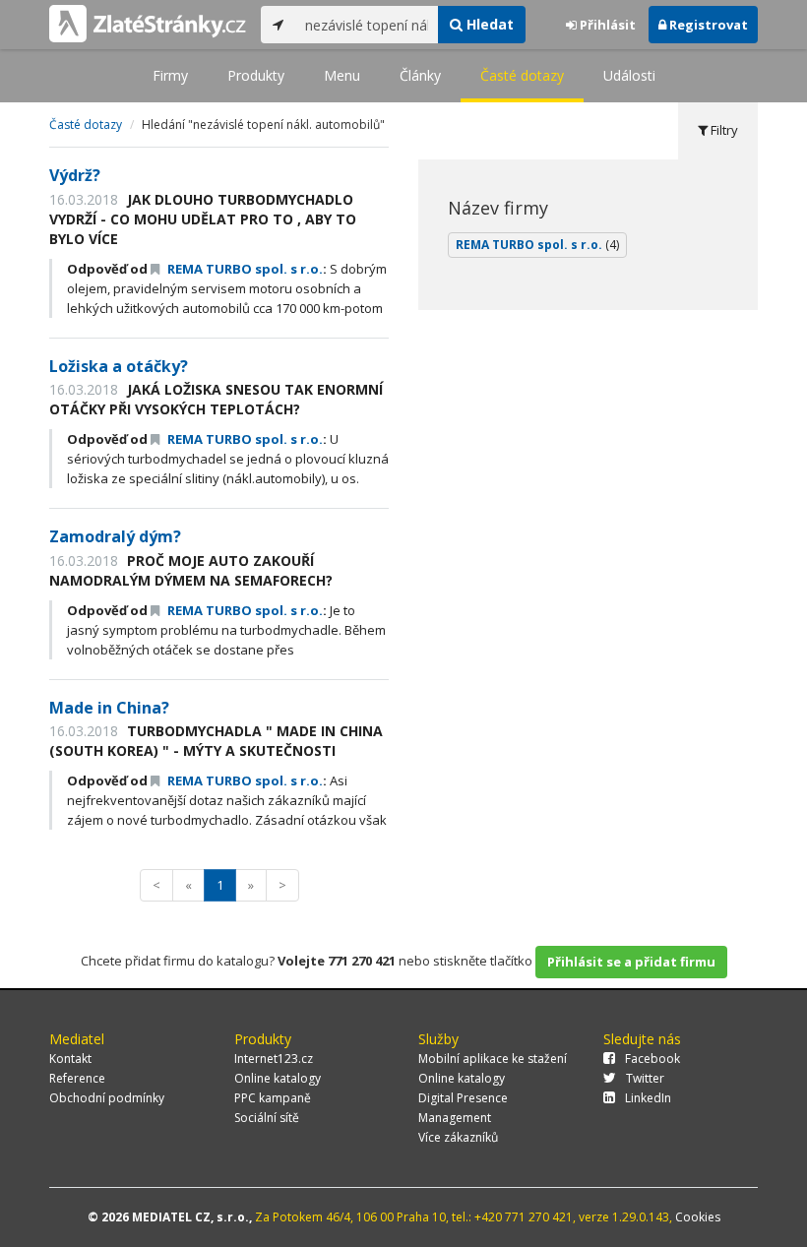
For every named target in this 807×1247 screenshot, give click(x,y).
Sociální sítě (266, 1117)
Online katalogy (277, 1078)
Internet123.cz (273, 1058)
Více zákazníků (458, 1137)
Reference (77, 1078)
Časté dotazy (522, 75)
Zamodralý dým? (115, 536)
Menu (342, 75)
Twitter (645, 1078)
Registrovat (707, 24)
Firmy (170, 75)
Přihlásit (606, 24)
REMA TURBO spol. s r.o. (243, 269)
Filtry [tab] (723, 130)
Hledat (488, 24)
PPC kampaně (272, 1098)
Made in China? (109, 707)
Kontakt (70, 1058)
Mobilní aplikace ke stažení (492, 1058)
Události (629, 75)
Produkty (255, 75)
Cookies (697, 1217)
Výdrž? (74, 175)
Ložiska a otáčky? (118, 366)
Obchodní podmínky (106, 1098)
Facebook (652, 1058)
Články (420, 75)
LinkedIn (648, 1098)
